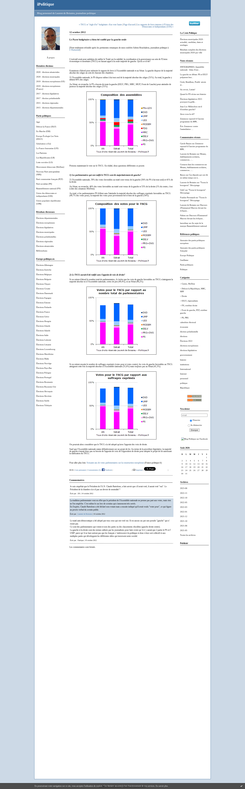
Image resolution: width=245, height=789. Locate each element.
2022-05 (183, 502)
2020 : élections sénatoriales (47, 72)
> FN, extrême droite (188, 305)
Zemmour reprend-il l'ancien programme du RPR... (194, 146)
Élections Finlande (43, 307)
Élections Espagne (43, 298)
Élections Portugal (43, 377)
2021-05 (183, 530)
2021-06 (183, 526)
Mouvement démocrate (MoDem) (50, 167)
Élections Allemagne (44, 265)
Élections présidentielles (46, 237)
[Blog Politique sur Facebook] (194, 439)
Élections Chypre (43, 284)
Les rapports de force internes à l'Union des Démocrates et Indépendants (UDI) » (155, 25)
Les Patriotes (41, 153)
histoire (183, 360)
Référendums (41, 251)
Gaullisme (184, 260)
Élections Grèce (42, 316)
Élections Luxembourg (45, 349)
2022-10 (183, 498)
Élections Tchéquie (44, 405)
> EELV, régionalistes (189, 301)
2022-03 (183, 507)
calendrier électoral (188, 322)
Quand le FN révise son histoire (193, 94)
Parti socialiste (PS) (44, 184)
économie (184, 327)
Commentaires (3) (94, 470)
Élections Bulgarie (43, 279)
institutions (184, 364)
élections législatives (188, 350)
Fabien (183, 215)
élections (183, 336)
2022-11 (183, 493)
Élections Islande (43, 330)
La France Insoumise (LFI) (47, 148)
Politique (183, 269)
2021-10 (183, 521)
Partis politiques (186, 265)
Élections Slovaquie (44, 391)
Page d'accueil (129, 24)
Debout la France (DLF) (46, 127)
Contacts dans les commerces (192, 164)
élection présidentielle (189, 332)
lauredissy (184, 223)
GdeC (182, 190)
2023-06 (183, 488)
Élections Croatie (43, 289)
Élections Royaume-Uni (46, 387)
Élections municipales (45, 232)
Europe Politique (187, 255)
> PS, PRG (184, 318)
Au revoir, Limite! (187, 89)
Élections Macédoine (44, 354)
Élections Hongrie (43, 321)
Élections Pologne (43, 373)
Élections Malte (42, 359)
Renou (182, 175)
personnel (184, 378)
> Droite (183, 296)
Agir (38, 122)
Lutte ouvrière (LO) (44, 162)
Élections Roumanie (44, 382)
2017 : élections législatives (47, 94)
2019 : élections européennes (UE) (50, 81)
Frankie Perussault (187, 197)
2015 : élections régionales (47, 103)
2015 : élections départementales (49, 108)
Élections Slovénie (43, 396)
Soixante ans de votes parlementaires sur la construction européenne (115, 463)
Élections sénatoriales (45, 246)
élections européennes (189, 346)
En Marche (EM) (43, 131)
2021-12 (183, 516)
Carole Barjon (186, 143)
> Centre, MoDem (187, 284)
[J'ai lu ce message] (241, 786)
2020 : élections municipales (48, 77)
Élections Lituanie (43, 344)
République (185, 388)
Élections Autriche (43, 270)
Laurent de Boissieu (188, 154)
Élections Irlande (43, 326)
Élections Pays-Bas (44, 368)
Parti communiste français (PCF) (49, 179)
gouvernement (186, 355)
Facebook (108, 470)
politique (183, 383)
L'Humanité (74, 50)
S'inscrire (196, 420)
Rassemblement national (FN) (48, 188)
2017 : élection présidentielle (48, 98)
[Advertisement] (194, 602)
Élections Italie (42, 335)
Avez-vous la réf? (187, 114)
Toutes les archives (187, 535)
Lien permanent (80, 470)
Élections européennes (45, 223)
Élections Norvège (43, 363)
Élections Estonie (43, 303)
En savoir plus (162, 786)
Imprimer (139, 470)
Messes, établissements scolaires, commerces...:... (193, 157)
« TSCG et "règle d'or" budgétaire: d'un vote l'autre (100, 24)
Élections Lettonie (43, 340)
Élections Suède (42, 401)
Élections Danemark (44, 293)
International (185, 369)
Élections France (43, 312)
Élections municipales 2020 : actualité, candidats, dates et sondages (192, 42)
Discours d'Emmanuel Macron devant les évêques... (193, 208)
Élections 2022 (186, 341)
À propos (51, 57)
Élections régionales (44, 241)
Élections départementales (47, 218)
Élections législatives (44, 227)
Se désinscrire (196, 425)
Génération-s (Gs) (43, 144)
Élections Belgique (44, 274)
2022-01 (183, 512)
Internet (183, 374)
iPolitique (45, 4)
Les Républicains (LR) (45, 158)
